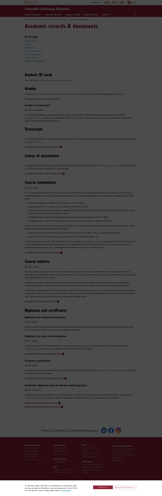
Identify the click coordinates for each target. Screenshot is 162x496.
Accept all (103, 487)
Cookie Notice (66, 490)
